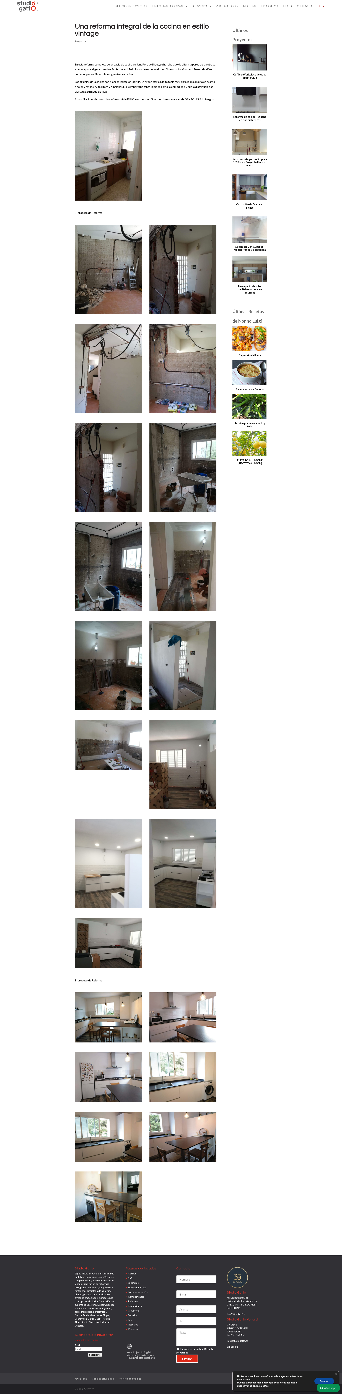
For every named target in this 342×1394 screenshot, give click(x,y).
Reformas (133, 1301)
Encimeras (133, 1282)
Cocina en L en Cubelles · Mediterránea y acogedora (250, 248)
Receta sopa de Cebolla (250, 389)
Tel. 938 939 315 (236, 1313)
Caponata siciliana (250, 355)
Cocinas (132, 1273)
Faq (130, 1320)
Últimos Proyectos (131, 6)
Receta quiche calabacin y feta (249, 425)
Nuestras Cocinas (168, 6)
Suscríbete (94, 1354)
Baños (131, 1278)
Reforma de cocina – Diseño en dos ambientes (249, 118)
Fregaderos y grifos (138, 1292)
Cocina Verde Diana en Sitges (249, 206)
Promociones (135, 1306)
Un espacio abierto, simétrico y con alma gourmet (249, 289)
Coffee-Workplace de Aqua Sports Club (249, 76)
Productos (226, 6)
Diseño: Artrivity (84, 1388)
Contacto (305, 6)
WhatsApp (232, 1346)
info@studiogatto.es (237, 1340)
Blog (287, 6)
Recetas (250, 6)
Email (77, 1345)
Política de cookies (130, 1378)
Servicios (200, 6)
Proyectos (80, 41)
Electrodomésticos (137, 1287)
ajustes (264, 1386)
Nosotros (270, 6)
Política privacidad (103, 1378)
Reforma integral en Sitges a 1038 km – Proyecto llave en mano (250, 162)
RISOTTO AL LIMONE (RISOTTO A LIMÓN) (250, 462)
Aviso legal (81, 1378)
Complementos (136, 1296)
